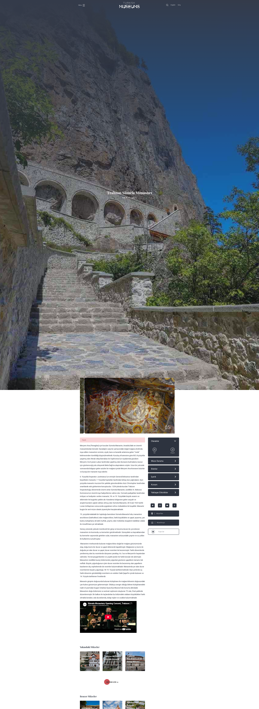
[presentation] (172, 393)
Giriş (179, 5)
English (173, 5)
